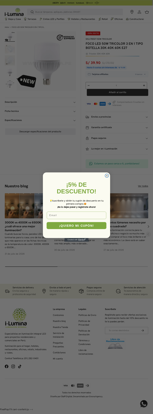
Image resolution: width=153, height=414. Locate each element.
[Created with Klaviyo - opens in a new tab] (76, 240)
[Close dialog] (107, 175)
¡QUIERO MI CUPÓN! (76, 225)
